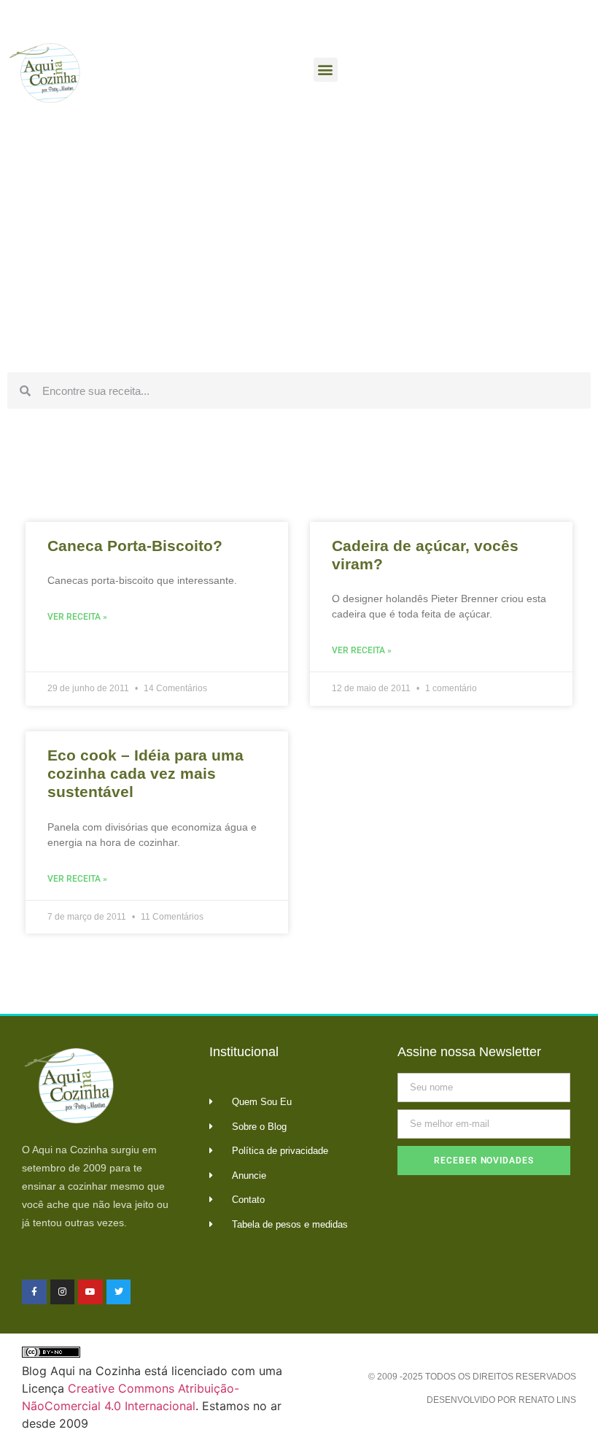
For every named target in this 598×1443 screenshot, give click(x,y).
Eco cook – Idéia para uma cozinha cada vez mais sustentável (145, 773)
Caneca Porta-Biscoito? (134, 545)
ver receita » (77, 617)
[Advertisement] (299, 255)
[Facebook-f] (34, 1292)
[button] (326, 70)
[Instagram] (62, 1292)
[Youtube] (90, 1292)
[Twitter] (118, 1292)
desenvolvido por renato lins (501, 1400)
